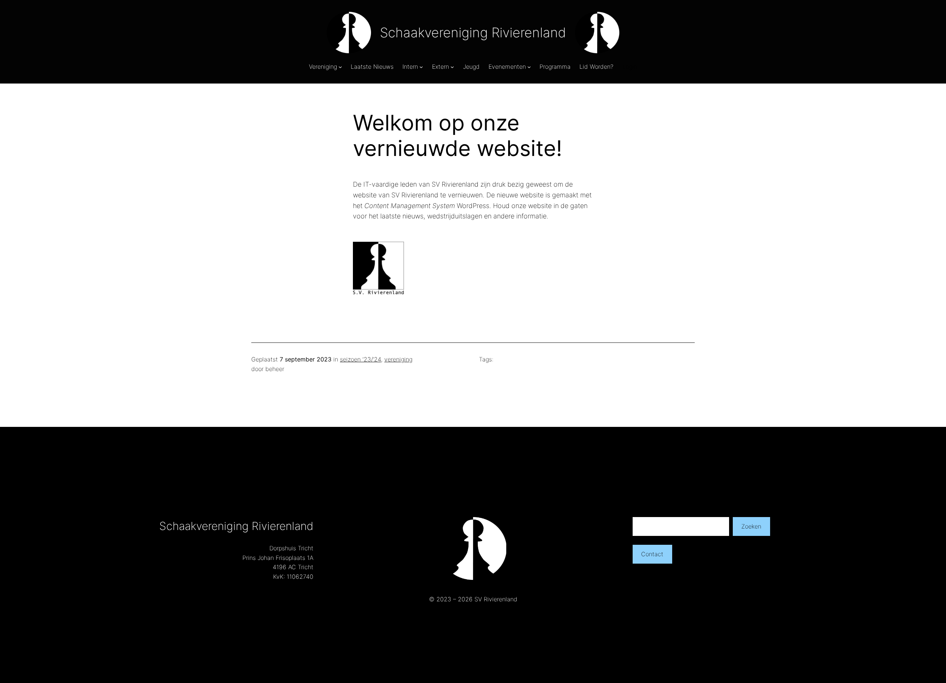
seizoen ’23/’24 (360, 359)
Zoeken (751, 526)
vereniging (398, 359)
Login (629, 66)
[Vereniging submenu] (340, 67)
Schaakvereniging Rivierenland (473, 32)
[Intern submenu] (421, 67)
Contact (652, 554)
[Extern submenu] (452, 67)
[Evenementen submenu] (529, 67)
